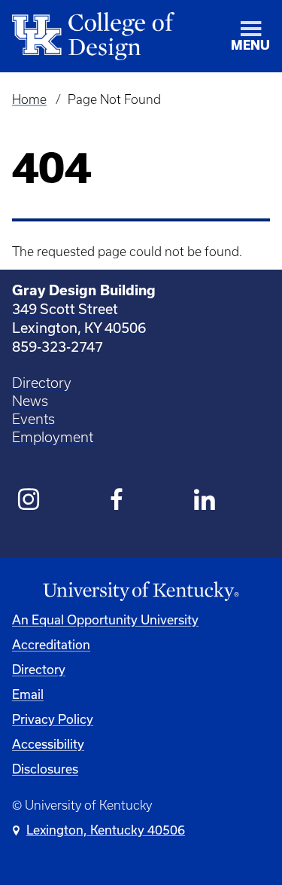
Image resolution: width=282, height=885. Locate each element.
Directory (41, 383)
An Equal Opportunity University (105, 619)
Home (29, 99)
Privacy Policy (52, 719)
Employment (52, 437)
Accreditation (51, 644)
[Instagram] (29, 501)
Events (33, 419)
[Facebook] (117, 501)
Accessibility (48, 744)
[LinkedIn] (205, 501)
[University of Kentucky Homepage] (141, 591)
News (30, 401)
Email (28, 694)
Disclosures (45, 768)
